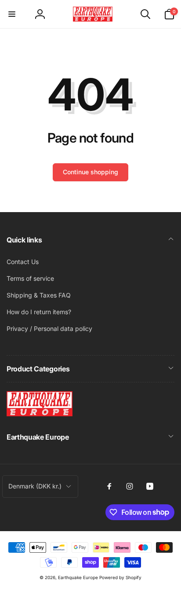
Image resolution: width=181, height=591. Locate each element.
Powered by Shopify (120, 577)
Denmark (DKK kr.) (35, 486)
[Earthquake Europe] (39, 413)
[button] (12, 14)
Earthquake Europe (78, 577)
